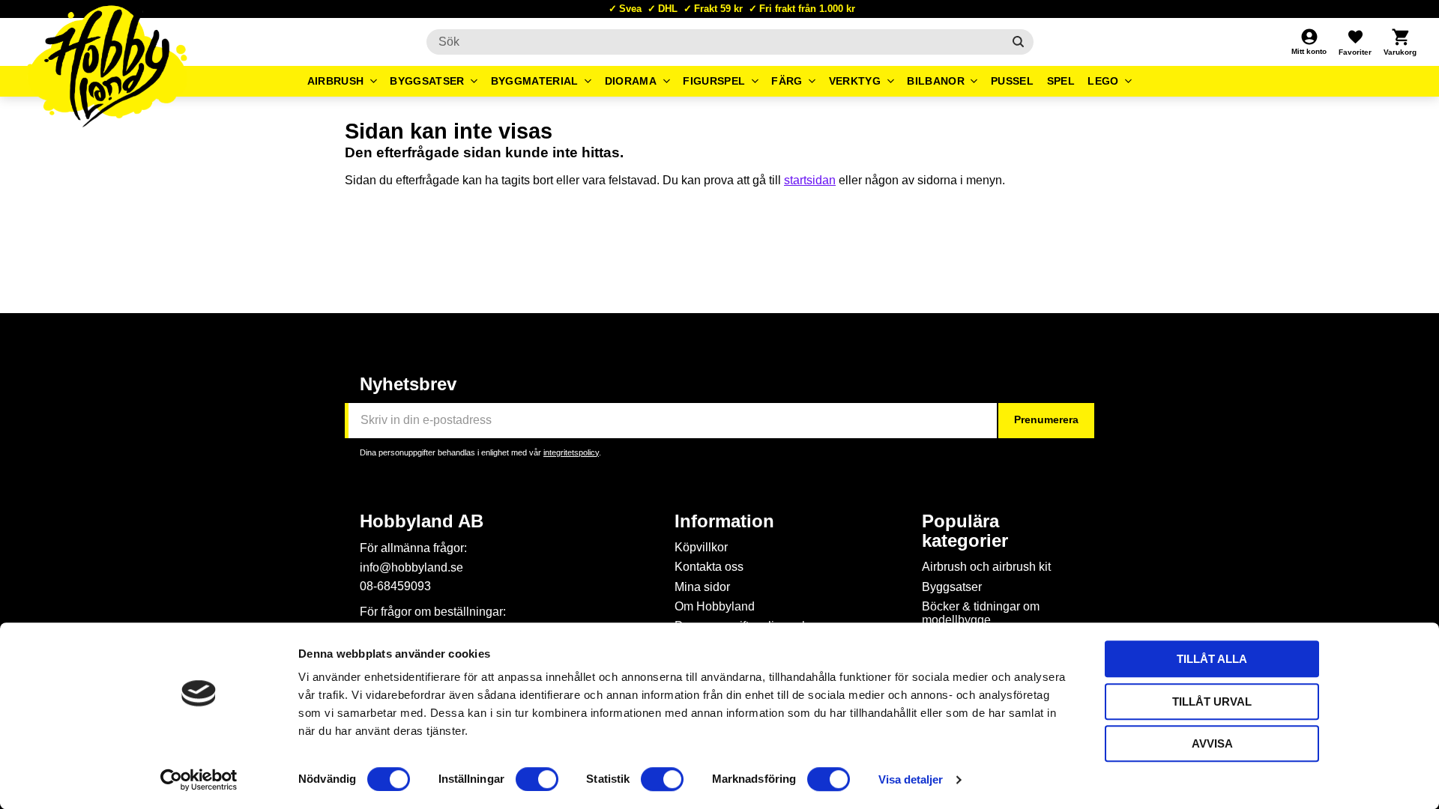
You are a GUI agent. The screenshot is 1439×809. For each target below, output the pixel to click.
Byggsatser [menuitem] (427, 81)
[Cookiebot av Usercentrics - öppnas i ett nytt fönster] (199, 780)
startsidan (810, 180)
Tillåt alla (1212, 658)
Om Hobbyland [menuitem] (715, 606)
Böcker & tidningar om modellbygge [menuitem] (981, 613)
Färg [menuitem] (786, 81)
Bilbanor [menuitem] (936, 81)
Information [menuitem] (724, 521)
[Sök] (1018, 42)
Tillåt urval (1212, 701)
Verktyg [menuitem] (855, 81)
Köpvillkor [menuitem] (701, 547)
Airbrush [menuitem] (335, 81)
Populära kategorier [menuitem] (965, 531)
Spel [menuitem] (1061, 81)
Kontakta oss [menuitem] (709, 566)
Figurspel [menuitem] (714, 81)
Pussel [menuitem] (1012, 81)
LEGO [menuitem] (1102, 81)
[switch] (537, 779)
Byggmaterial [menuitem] (535, 81)
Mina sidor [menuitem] (702, 587)
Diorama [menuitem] (631, 81)
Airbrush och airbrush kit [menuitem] (986, 566)
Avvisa (1212, 743)
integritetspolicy (571, 452)
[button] (1355, 42)
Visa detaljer (910, 779)
